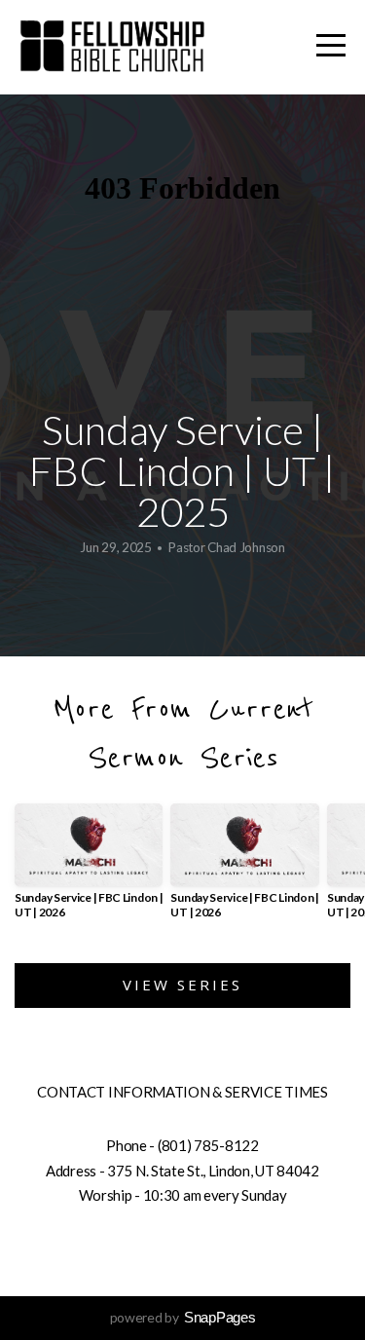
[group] (89, 869)
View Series (182, 984)
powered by (183, 1317)
